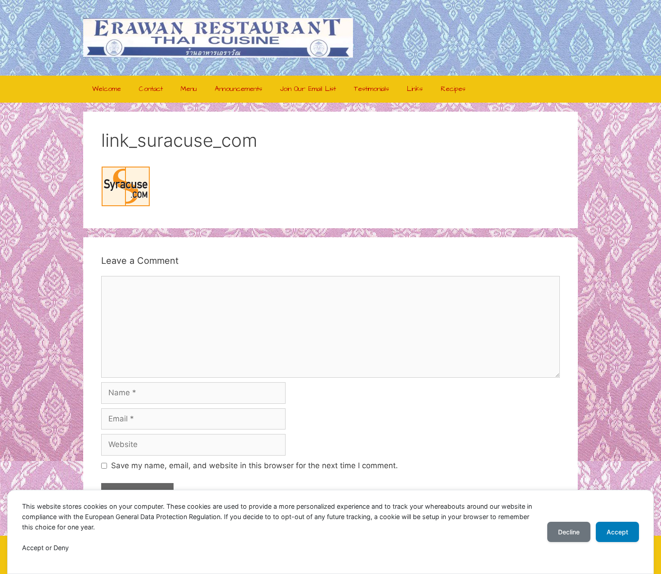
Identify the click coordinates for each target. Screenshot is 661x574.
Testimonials (371, 89)
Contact (151, 89)
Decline (569, 532)
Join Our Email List (308, 89)
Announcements (238, 89)
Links (415, 89)
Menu (189, 89)
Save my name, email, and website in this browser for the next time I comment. (254, 465)
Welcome (106, 89)
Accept (617, 532)
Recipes (453, 89)
